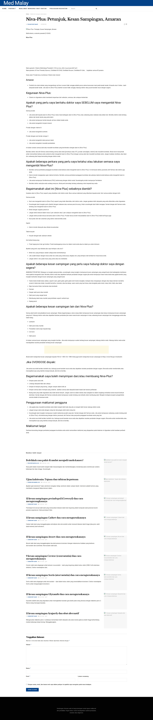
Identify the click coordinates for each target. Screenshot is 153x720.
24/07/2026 (41, 578)
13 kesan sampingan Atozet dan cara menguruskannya (55, 537)
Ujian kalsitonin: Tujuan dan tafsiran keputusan (52, 479)
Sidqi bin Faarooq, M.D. (33, 463)
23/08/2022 (43, 24)
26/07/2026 (41, 520)
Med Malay (16, 3)
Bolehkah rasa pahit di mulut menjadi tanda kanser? (54, 460)
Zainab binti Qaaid (33, 24)
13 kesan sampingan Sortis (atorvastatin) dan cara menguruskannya (63, 575)
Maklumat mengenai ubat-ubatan (33, 8)
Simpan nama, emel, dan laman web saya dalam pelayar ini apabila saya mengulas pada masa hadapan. (60, 684)
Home (4, 8)
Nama (28, 668)
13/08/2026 (43, 463)
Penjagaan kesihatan (58, 8)
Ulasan (28, 644)
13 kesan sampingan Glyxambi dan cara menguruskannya (57, 594)
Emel (28, 676)
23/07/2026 (41, 597)
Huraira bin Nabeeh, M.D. (34, 482)
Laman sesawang (83, 676)
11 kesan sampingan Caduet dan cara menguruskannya (56, 517)
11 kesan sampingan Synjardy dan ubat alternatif (52, 613)
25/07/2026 (41, 539)
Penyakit (12, 8)
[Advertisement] (76, 52)
